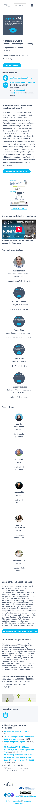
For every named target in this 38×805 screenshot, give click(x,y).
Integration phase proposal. (15, 742)
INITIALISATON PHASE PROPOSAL (17, 171)
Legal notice (16, 801)
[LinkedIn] (5, 795)
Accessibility (19, 803)
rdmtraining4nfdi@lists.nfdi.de (22, 82)
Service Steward (12, 65)
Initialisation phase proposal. (15, 731)
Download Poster (19, 208)
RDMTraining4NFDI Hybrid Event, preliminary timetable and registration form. (19, 749)
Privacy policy (26, 801)
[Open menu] (32, 5)
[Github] (9, 795)
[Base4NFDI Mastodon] (12, 795)
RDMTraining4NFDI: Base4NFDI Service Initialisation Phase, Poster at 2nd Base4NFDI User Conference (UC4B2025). (19, 757)
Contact (8, 801)
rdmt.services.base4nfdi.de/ (21, 78)
